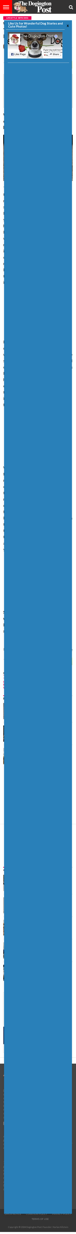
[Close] (67, 25)
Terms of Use (40, 1219)
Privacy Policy (61, 1214)
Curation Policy (36, 1214)
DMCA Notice (13, 1214)
